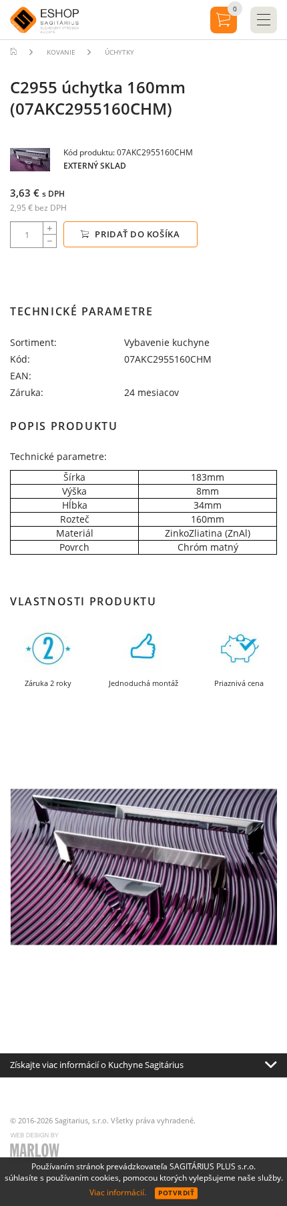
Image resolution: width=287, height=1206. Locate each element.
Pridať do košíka (136, 234)
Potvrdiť (176, 1192)
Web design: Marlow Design (36, 1149)
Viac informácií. (117, 1192)
